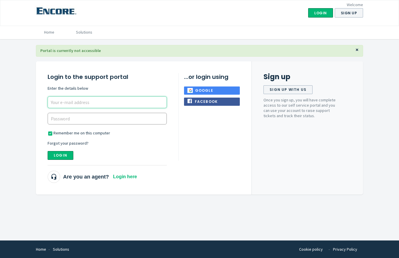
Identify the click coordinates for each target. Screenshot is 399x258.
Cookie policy (311, 249)
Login (60, 155)
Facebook (206, 101)
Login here (125, 176)
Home (49, 32)
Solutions (84, 32)
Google (204, 90)
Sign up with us (288, 89)
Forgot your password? (68, 143)
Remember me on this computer (81, 133)
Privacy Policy (345, 249)
